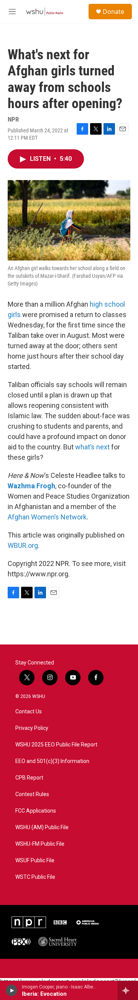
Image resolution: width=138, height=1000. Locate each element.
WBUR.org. (23, 545)
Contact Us (28, 712)
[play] (11, 990)
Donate (113, 11)
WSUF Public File (34, 860)
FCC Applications (35, 811)
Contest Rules (32, 794)
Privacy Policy (31, 728)
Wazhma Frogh (31, 486)
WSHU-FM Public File (39, 844)
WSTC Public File (35, 877)
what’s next (92, 447)
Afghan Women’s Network (47, 517)
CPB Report (29, 778)
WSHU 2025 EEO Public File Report (56, 745)
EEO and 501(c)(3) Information (52, 761)
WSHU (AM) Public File (42, 827)
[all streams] (128, 990)
